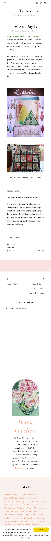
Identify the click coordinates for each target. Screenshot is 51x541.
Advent (12, 251)
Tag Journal (24, 524)
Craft (21, 511)
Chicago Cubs (11, 524)
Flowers (33, 498)
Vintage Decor (37, 524)
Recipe (8, 501)
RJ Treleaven (25, 11)
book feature (33, 518)
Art (16, 501)
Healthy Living (19, 518)
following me (21, 468)
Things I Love (27, 501)
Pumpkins (17, 521)
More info (25, 538)
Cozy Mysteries (32, 514)
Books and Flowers (26, 508)
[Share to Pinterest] (43, 250)
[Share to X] (39, 250)
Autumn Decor (33, 511)
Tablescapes (19, 504)
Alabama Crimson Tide (33, 521)
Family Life (20, 498)
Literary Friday (12, 494)
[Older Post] (40, 279)
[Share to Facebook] (35, 250)
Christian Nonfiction (14, 514)
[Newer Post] (10, 279)
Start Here (33, 457)
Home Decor (28, 494)
